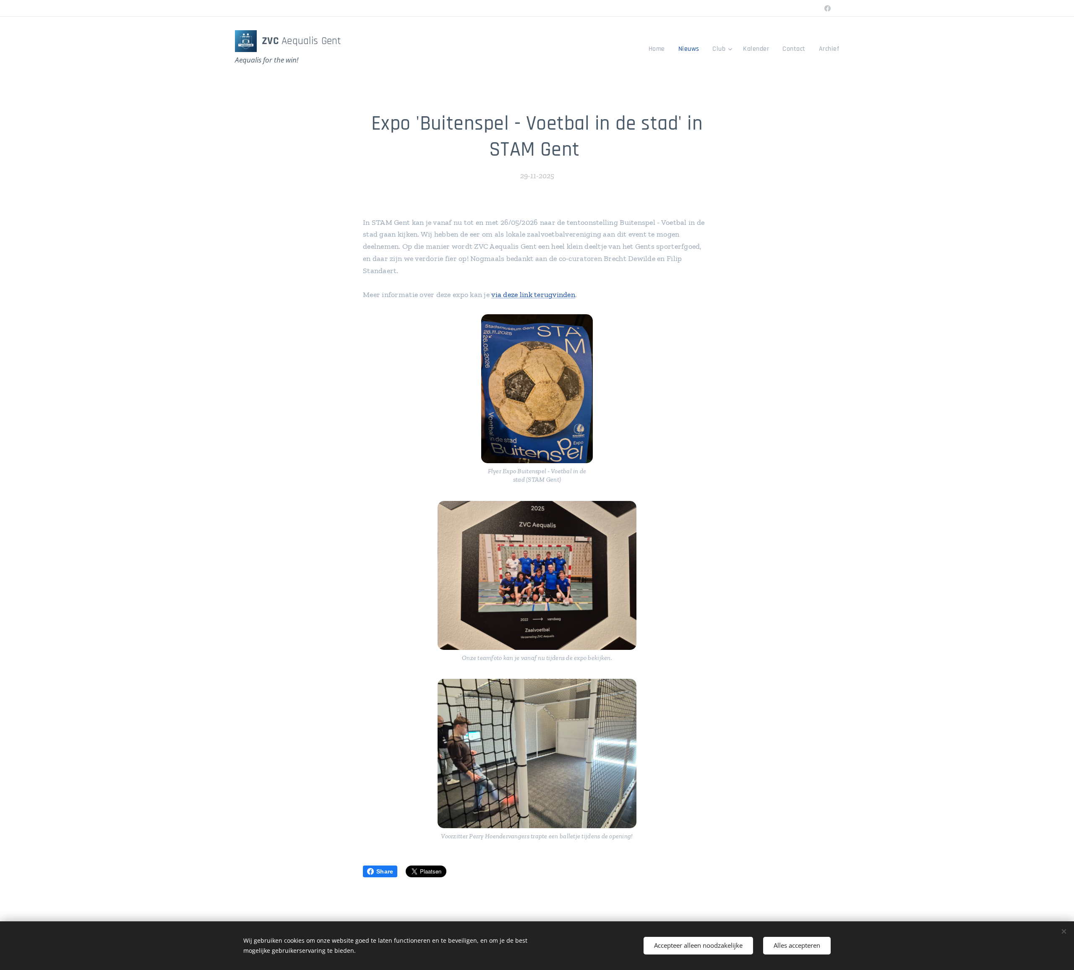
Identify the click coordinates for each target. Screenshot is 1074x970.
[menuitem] (659, 49)
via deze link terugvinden (533, 294)
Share (384, 871)
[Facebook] (827, 8)
